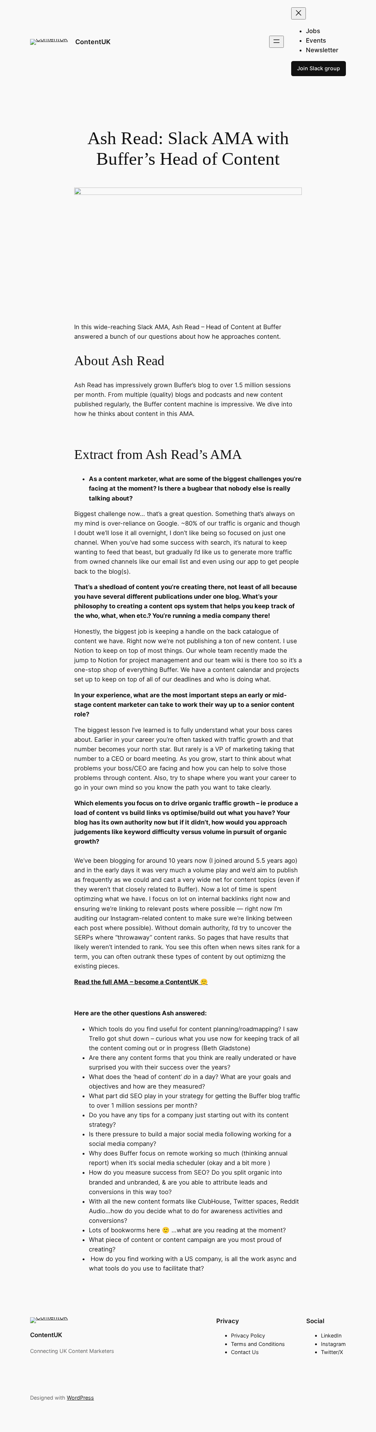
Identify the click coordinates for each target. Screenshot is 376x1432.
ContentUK (93, 42)
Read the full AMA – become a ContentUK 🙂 (141, 982)
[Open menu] (276, 42)
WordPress (80, 1397)
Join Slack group (318, 68)
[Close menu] (298, 13)
